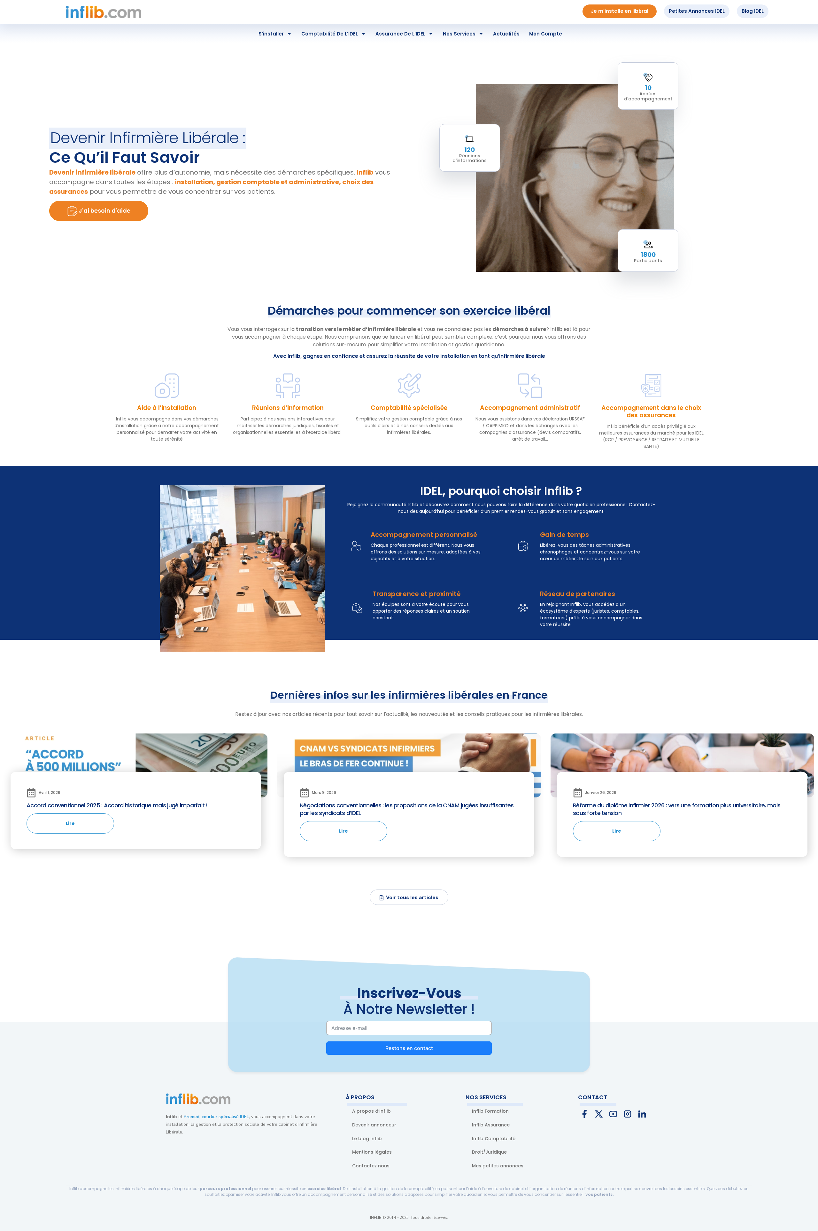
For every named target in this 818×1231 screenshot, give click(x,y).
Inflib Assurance (491, 1125)
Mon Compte (545, 33)
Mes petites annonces (497, 1166)
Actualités (506, 33)
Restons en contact (409, 1048)
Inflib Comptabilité (493, 1138)
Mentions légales (372, 1152)
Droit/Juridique (489, 1152)
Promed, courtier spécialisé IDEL (216, 1117)
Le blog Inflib (367, 1138)
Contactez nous (371, 1166)
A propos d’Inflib (371, 1111)
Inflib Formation (490, 1111)
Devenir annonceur (374, 1125)
